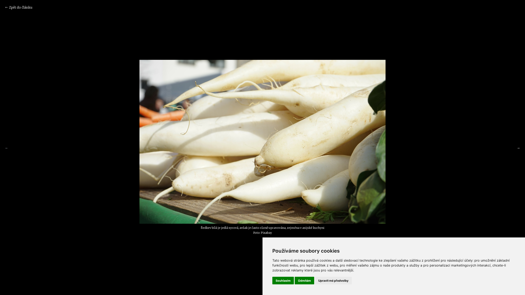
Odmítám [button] (304, 280)
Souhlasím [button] (283, 280)
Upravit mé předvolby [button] (333, 280)
